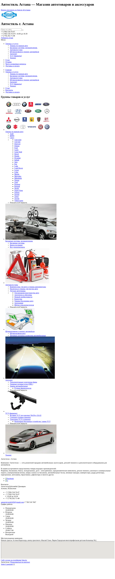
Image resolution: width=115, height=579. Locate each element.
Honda (16, 156)
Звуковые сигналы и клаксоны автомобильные (28, 335)
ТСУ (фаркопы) (16, 56)
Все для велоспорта (17, 247)
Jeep (16, 162)
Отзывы (8, 62)
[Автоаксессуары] (27, 283)
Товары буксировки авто (23, 301)
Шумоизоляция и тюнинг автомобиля (24, 52)
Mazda (16, 174)
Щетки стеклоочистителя (24, 305)
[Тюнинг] (30, 453)
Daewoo (17, 144)
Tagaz (16, 197)
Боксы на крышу (16, 245)
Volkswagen (18, 201)
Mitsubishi (18, 178)
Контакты (9, 90)
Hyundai (17, 158)
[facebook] (9, 479)
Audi (11, 134)
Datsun (16, 146)
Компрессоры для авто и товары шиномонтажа (28, 287)
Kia (15, 164)
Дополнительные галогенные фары (23, 382)
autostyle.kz (5, 502)
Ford (16, 148)
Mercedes (17, 176)
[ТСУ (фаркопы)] (20, 411)
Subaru (16, 192)
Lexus (16, 170)
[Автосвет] (30, 378)
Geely (16, 150)
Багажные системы (17, 243)
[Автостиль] (9, 18)
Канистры (18, 299)
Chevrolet (17, 140)
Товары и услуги (11, 44)
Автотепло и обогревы (23, 295)
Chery (12, 138)
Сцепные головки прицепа (20, 417)
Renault (17, 186)
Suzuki (16, 194)
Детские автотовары (17, 291)
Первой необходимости (23, 297)
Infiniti (16, 160)
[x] (6, 481)
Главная (8, 70)
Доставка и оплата (12, 66)
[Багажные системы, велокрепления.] (30, 239)
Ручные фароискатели (22, 388)
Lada (16, 166)
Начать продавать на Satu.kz (12, 10)
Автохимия (18, 303)
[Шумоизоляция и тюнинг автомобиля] (20, 329)
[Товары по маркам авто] (27, 130)
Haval (16, 154)
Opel (16, 182)
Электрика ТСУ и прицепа (20, 419)
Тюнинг (13, 58)
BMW (12, 136)
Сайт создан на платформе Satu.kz (14, 560)
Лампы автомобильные (19, 386)
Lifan (16, 172)
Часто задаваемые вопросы (15, 64)
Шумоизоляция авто (17, 333)
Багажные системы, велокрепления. (23, 48)
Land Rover (18, 168)
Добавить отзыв (7, 38)
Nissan (16, 180)
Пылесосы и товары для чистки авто (24, 289)
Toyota (16, 199)
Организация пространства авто (26, 293)
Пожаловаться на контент (20, 562)
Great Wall (18, 152)
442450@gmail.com (16, 502)
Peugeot (17, 184)
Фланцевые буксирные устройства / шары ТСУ (32, 421)
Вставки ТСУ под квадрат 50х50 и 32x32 (25, 415)
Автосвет (13, 54)
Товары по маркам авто (19, 46)
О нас (7, 60)
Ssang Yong (18, 190)
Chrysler (17, 142)
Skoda (16, 188)
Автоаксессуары (16, 50)
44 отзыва (26, 10)
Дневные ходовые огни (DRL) (21, 384)
